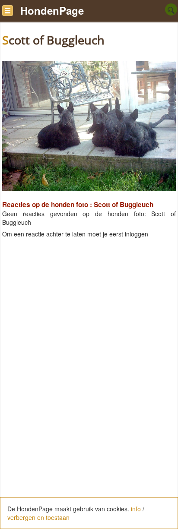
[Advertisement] (89, 330)
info (136, 508)
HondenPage (52, 10)
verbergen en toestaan (38, 517)
